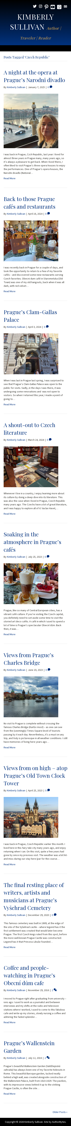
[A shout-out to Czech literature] (31, 466)
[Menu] (35, 48)
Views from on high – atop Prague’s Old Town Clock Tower (35, 775)
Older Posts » (60, 1112)
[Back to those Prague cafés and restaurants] (31, 241)
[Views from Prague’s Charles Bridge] (31, 697)
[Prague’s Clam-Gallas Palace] (31, 354)
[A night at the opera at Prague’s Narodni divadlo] (31, 121)
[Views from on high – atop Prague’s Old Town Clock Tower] (31, 817)
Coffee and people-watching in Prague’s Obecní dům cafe (29, 975)
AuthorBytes (59, 1122)
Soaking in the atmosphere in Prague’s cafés (32, 542)
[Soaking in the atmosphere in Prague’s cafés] (31, 583)
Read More (9, 178)
